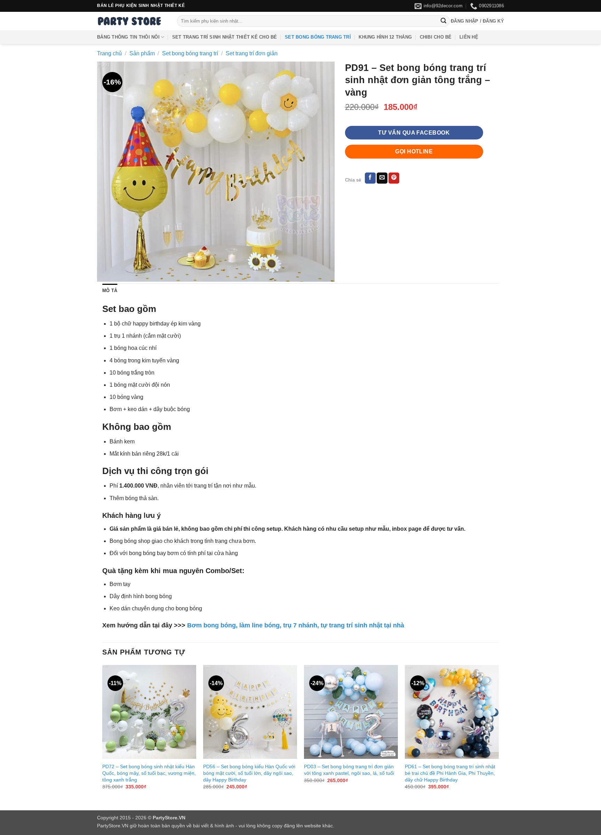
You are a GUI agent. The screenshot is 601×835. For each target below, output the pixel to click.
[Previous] (102, 733)
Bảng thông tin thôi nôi (128, 37)
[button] (477, 21)
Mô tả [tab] (109, 290)
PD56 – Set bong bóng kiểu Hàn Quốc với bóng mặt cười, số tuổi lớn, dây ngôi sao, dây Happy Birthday (249, 773)
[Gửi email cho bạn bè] (382, 178)
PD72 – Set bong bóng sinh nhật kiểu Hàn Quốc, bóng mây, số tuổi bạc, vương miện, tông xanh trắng (149, 773)
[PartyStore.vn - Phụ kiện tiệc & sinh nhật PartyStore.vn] (132, 21)
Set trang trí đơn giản (252, 53)
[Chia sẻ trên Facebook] (370, 178)
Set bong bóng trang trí (318, 37)
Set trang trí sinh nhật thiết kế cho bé (224, 37)
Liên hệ (468, 37)
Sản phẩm (142, 53)
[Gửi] (443, 21)
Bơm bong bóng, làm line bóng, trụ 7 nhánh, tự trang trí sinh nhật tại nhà (295, 625)
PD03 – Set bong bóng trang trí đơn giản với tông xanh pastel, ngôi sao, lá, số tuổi (349, 770)
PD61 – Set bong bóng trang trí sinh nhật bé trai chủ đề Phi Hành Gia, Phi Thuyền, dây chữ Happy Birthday (450, 773)
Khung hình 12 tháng (385, 37)
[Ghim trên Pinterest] (393, 178)
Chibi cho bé (436, 37)
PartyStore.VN (112, 825)
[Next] (498, 733)
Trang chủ (109, 53)
